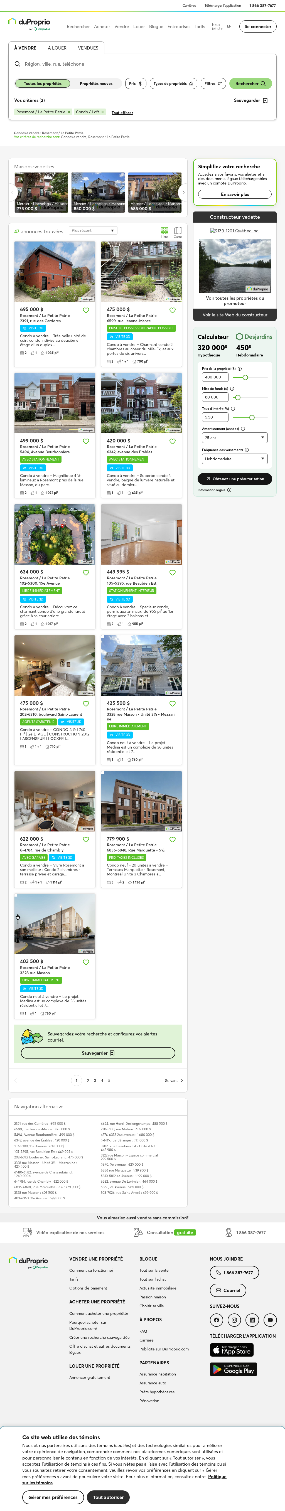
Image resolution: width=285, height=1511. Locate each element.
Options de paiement (88, 1288)
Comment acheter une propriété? (98, 1313)
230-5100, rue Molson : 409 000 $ (126, 1129)
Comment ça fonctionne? (91, 1270)
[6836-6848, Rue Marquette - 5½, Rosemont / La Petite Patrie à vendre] (141, 801)
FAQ (143, 1331)
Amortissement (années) (220, 429)
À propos (150, 1319)
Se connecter (258, 26)
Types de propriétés (170, 83)
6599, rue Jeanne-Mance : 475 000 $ (42, 1129)
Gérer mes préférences (53, 1497)
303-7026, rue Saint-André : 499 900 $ (129, 1192)
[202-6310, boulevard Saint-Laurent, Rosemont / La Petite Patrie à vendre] (54, 665)
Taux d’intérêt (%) (215, 409)
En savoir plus (235, 194)
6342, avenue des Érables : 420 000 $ (42, 1140)
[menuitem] (102, 1274)
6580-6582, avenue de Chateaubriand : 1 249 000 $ (43, 1174)
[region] (142, 1469)
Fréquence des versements (222, 450)
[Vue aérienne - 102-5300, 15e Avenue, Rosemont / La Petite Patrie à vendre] (54, 534)
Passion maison (152, 1297)
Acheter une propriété (97, 1302)
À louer (57, 48)
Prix (132, 83)
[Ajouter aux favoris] (86, 310)
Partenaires (154, 1362)
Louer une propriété (94, 1366)
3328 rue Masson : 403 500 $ (35, 1192)
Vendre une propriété (96, 1259)
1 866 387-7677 (262, 5)
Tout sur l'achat (152, 1279)
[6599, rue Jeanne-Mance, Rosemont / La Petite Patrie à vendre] (141, 272)
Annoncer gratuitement (89, 1377)
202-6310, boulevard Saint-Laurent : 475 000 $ (48, 1157)
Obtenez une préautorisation (238, 478)
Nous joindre (217, 27)
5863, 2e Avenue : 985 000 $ (122, 1187)
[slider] (245, 377)
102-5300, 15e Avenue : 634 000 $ (39, 1146)
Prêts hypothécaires (157, 1391)
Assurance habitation (157, 1374)
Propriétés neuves (96, 83)
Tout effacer (122, 112)
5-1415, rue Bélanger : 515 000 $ (124, 1140)
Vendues (88, 48)
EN (229, 26)
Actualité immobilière (157, 1288)
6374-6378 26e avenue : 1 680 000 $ (127, 1135)
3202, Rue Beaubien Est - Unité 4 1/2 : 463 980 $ (129, 1148)
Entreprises (179, 26)
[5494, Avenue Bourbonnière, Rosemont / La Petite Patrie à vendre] (54, 403)
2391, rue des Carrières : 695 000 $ (40, 1123)
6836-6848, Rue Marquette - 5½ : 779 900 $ (47, 1187)
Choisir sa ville (151, 1305)
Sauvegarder (95, 1053)
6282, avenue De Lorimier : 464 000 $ (129, 1181)
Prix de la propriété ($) (219, 368)
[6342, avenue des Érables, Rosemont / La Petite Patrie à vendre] (141, 403)
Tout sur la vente (154, 1270)
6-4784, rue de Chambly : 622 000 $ (41, 1181)
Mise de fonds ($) (215, 389)
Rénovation (149, 1400)
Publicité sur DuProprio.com (164, 1349)
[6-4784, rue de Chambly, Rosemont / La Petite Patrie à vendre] (54, 801)
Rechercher (247, 83)
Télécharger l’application (223, 5)
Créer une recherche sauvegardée (99, 1337)
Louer (139, 26)
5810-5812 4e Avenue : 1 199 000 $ (126, 1176)
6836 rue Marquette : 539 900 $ (124, 1170)
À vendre (25, 48)
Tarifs (73, 1279)
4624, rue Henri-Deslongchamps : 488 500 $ (134, 1123)
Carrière (146, 1340)
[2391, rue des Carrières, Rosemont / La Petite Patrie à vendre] (54, 272)
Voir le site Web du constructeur (235, 315)
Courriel (231, 1290)
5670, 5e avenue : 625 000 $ (122, 1164)
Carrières (189, 5)
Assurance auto (152, 1383)
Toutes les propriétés (43, 83)
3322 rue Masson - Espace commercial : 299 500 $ (130, 1157)
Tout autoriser (108, 1497)
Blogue (148, 1259)
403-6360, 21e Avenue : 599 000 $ (39, 1198)
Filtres (210, 83)
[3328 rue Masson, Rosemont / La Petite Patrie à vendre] (54, 924)
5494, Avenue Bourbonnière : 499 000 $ (44, 1135)
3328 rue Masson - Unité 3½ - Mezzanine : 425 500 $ (45, 1164)
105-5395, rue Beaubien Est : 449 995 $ (43, 1152)
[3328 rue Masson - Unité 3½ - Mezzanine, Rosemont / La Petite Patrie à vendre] (141, 665)
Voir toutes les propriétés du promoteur (235, 301)
